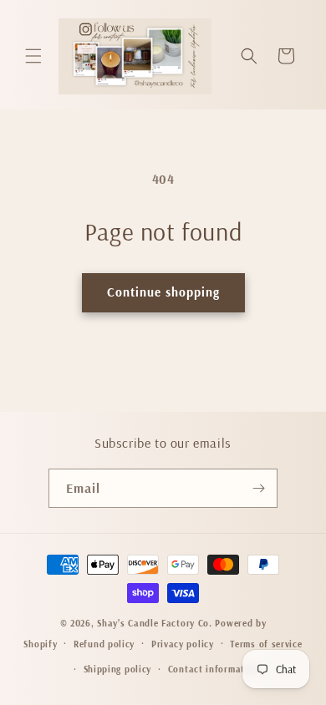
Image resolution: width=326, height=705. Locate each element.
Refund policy (104, 644)
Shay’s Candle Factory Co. (154, 623)
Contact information (213, 669)
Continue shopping (163, 292)
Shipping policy (118, 669)
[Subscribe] (258, 488)
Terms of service (266, 644)
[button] (33, 56)
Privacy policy (182, 644)
